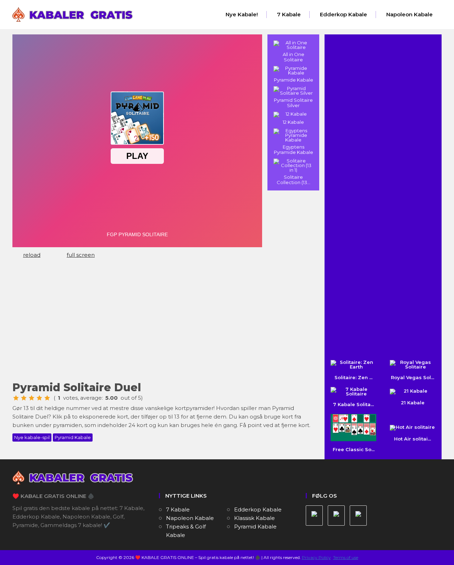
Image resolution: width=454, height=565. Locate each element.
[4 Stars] (39, 397)
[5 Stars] (47, 397)
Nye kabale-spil (32, 437)
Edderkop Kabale (343, 14)
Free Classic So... (354, 449)
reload (31, 254)
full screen (81, 254)
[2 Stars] (23, 397)
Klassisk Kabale (254, 518)
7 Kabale (289, 14)
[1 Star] (16, 397)
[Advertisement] (163, 323)
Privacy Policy (316, 557)
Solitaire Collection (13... (293, 179)
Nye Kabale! (242, 14)
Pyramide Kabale (293, 80)
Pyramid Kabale (73, 437)
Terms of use (345, 557)
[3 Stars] (31, 397)
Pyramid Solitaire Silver (293, 102)
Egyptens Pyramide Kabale (293, 149)
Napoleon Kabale (409, 14)
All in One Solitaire (293, 56)
